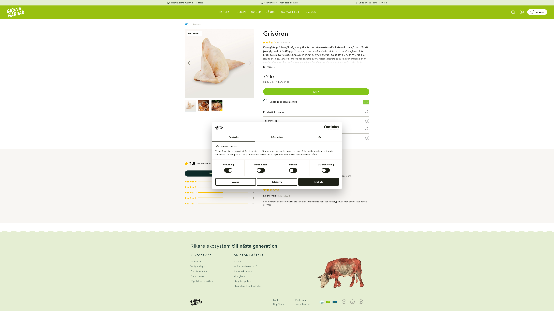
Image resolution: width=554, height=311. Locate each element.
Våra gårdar (240, 276)
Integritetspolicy (242, 281)
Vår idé (237, 261)
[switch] (261, 170)
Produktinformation (316, 112)
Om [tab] (320, 137)
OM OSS (310, 12)
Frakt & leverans (198, 271)
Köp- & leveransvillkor (201, 281)
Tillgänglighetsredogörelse (247, 286)
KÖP (316, 91)
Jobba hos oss (302, 304)
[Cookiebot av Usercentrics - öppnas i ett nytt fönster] (326, 127)
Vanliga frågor (197, 266)
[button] (269, 42)
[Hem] (186, 24)
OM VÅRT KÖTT (291, 12)
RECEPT (242, 12)
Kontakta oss (197, 276)
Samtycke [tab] (234, 137)
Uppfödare (279, 304)
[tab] (190, 105)
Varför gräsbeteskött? (245, 266)
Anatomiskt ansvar (243, 271)
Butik (275, 300)
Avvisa (235, 182)
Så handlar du (197, 261)
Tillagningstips (316, 121)
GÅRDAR (271, 12)
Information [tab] (277, 137)
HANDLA (224, 12)
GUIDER (256, 12)
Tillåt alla (318, 182)
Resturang (300, 300)
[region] (219, 63)
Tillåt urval (277, 182)
